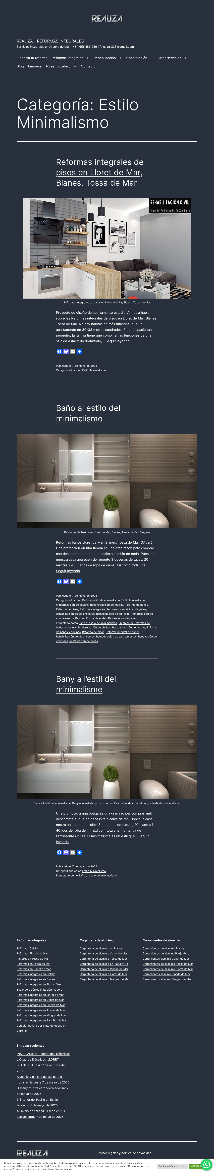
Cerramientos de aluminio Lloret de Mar (168, 969)
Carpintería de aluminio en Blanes (101, 948)
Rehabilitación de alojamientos (75, 613)
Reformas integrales (67, 58)
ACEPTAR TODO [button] (199, 1166)
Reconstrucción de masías (106, 604)
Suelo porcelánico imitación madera (39, 989)
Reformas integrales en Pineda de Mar (41, 1005)
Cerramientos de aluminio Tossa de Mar (168, 963)
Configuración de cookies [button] (172, 1166)
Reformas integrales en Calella (36, 974)
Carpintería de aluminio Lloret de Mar (103, 974)
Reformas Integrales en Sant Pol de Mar (42, 1020)
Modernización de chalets (72, 604)
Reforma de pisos (67, 609)
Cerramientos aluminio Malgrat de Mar (167, 979)
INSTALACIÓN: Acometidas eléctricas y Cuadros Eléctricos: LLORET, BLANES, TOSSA (43, 1059)
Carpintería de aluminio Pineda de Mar (104, 969)
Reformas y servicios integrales (126, 609)
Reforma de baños (136, 604)
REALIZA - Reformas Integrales (50, 41)
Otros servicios (169, 58)
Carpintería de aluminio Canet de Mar (103, 953)
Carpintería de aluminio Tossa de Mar (103, 958)
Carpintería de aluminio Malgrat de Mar (104, 979)
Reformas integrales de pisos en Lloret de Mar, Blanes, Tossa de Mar (100, 172)
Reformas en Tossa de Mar (33, 963)
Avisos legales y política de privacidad (124, 1153)
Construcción (136, 58)
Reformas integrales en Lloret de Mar (40, 994)
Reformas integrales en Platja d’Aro (39, 984)
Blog (20, 66)
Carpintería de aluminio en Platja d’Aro (104, 963)
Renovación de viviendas (91, 618)
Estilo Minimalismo (94, 370)
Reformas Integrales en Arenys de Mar (41, 1010)
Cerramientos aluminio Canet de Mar (166, 958)
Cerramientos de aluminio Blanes (163, 948)
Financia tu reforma (32, 58)
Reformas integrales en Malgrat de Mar (41, 1015)
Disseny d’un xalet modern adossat (41, 1088)
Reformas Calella (27, 948)
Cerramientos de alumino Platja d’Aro (166, 953)
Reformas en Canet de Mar (34, 969)
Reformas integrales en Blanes (36, 979)
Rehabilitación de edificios (112, 613)
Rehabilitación (105, 58)
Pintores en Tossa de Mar (33, 958)
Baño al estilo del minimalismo (98, 623)
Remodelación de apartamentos (116, 636)
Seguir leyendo (118, 341)
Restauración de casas (122, 618)
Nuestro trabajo (58, 66)
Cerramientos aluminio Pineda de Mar (166, 974)
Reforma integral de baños (122, 632)
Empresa (35, 66)
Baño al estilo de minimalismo (101, 600)
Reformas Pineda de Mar (32, 953)
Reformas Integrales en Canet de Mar (40, 999)
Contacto (88, 66)
